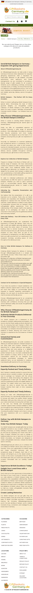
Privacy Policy (24, 561)
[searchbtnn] (26, 17)
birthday (22, 521)
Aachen (3, 553)
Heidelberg (5, 571)
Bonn (3, 565)
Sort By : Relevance (24, 38)
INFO (4, 35)
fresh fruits (5, 527)
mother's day (24, 542)
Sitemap (22, 573)
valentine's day (25, 533)
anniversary (24, 524)
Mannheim (4, 577)
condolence (24, 530)
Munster (4, 568)
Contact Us (23, 567)
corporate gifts (6, 542)
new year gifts (24, 545)
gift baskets (5, 539)
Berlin (3, 556)
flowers (4, 521)
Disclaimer (23, 570)
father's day (24, 536)
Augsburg (4, 580)
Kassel (3, 559)
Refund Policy (24, 564)
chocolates (5, 533)
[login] (18, 21)
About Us (23, 553)
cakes (3, 530)
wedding (22, 527)
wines (3, 536)
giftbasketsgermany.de (20, 589)
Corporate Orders (16, 4)
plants (3, 524)
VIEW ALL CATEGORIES (11, 25)
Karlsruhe (4, 574)
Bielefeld (4, 562)
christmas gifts (25, 539)
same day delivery (7, 545)
